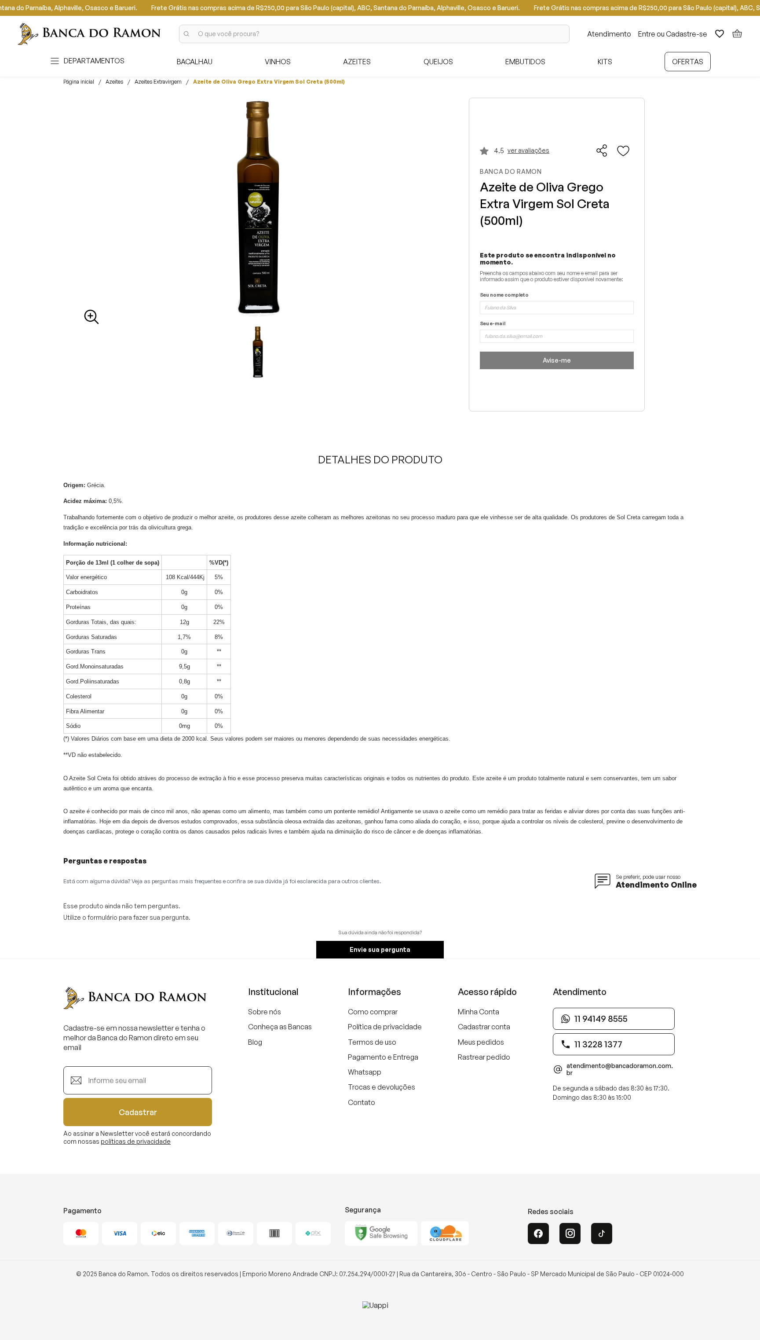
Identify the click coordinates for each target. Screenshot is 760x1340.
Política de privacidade (385, 1027)
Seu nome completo (504, 295)
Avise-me (557, 360)
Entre (646, 33)
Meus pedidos (481, 1042)
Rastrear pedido (484, 1057)
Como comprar (373, 1012)
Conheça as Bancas (280, 1027)
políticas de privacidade (136, 1141)
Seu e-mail (492, 324)
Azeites (114, 82)
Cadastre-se (686, 33)
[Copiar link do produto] (602, 150)
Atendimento (609, 34)
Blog (255, 1042)
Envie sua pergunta (380, 949)
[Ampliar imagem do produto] (91, 317)
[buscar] (186, 34)
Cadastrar (138, 1112)
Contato (361, 1102)
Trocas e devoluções (381, 1087)
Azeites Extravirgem (158, 82)
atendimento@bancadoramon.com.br (619, 1069)
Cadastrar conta (484, 1027)
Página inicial (78, 82)
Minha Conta (478, 1012)
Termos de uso (372, 1042)
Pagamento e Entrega (383, 1057)
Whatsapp (364, 1072)
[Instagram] (570, 1233)
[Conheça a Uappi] (380, 1311)
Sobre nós (264, 1012)
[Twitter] (601, 1233)
